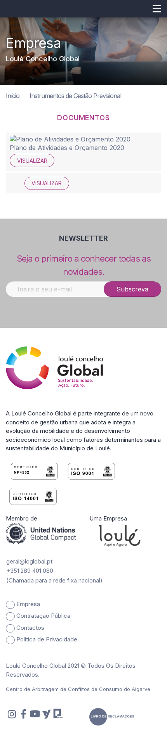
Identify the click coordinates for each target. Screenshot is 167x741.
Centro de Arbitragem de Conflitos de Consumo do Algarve (78, 689)
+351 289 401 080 (29, 570)
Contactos (30, 627)
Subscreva (132, 289)
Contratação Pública (43, 615)
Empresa (28, 604)
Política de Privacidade (46, 639)
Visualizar (32, 160)
